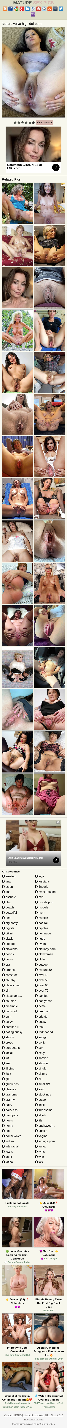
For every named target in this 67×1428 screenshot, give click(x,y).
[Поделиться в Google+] (22, 8)
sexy (41, 1052)
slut (40, 1078)
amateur (10, 876)
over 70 (43, 990)
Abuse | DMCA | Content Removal (24, 1415)
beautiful (11, 912)
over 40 (43, 975)
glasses (10, 1089)
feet (7, 1063)
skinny (42, 1073)
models (43, 907)
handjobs (11, 1115)
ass (7, 891)
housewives (13, 1136)
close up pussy (15, 995)
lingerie (43, 886)
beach (9, 907)
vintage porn (46, 1141)
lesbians (44, 881)
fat (7, 1058)
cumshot (11, 1011)
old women (45, 954)
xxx (40, 1162)
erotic (9, 1042)
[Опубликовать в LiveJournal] (33, 8)
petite (42, 1006)
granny (10, 1099)
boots (9, 959)
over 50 (43, 980)
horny (9, 1125)
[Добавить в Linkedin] (27, 8)
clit (7, 990)
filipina (9, 1068)
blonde (10, 943)
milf (40, 897)
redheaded (45, 1032)
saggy (42, 1037)
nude (41, 938)
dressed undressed (18, 1027)
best (8, 917)
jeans (9, 1151)
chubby (10, 980)
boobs (9, 954)
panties (43, 995)
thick (41, 1104)
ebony (9, 1037)
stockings (44, 1094)
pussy (42, 1021)
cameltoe (11, 975)
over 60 (43, 985)
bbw (8, 902)
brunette (10, 969)
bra (7, 964)
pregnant (44, 1011)
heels (9, 1120)
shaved (43, 1058)
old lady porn (47, 949)
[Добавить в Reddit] (44, 8)
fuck (8, 1073)
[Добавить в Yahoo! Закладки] (33, 14)
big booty (11, 923)
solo (41, 1089)
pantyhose (45, 1001)
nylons (42, 943)
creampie (11, 1006)
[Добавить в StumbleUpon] (49, 8)
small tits (44, 1084)
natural (43, 923)
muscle (43, 917)
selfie (42, 1042)
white (42, 1151)
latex (8, 1156)
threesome (45, 1110)
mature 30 (45, 969)
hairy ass (11, 1110)
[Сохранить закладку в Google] (16, 8)
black (9, 938)
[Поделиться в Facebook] (10, 8)
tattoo (42, 1099)
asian (9, 886)
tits (40, 1120)
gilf (7, 1078)
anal (8, 881)
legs (41, 876)
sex (40, 1047)
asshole (10, 897)
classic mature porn (18, 985)
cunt (8, 1016)
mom (41, 912)
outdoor (43, 964)
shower (43, 1063)
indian (9, 1141)
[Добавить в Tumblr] (55, 8)
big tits (9, 928)
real (41, 1027)
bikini (9, 933)
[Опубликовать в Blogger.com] (5, 8)
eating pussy (13, 1032)
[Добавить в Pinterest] (38, 8)
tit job (42, 1115)
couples (10, 1001)
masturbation (47, 891)
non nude (44, 933)
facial (9, 1052)
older (41, 959)
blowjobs (11, 949)
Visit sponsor (44, 122)
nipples (43, 928)
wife (41, 1156)
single (42, 1068)
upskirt (42, 1130)
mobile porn (46, 902)
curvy (9, 1021)
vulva (42, 1146)
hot (7, 1130)
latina (9, 1162)
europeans (12, 1047)
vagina (42, 1136)
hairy (8, 1104)
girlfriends (12, 1084)
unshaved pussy (49, 1125)
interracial (12, 1146)
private (42, 1016)
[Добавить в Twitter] (61, 8)
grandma (11, 1094)
